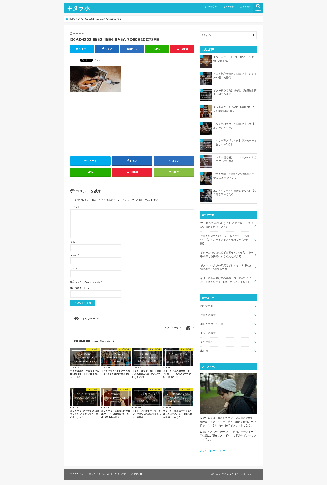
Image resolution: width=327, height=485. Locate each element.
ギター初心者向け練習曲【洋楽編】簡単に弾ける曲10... (235, 92)
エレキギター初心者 (211, 324)
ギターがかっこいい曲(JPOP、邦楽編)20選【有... (233, 59)
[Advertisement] (132, 124)
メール (74, 255)
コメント (75, 207)
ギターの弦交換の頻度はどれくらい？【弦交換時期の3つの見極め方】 (225, 267)
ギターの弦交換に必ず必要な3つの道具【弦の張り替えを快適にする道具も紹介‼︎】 (226, 254)
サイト (73, 268)
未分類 (204, 350)
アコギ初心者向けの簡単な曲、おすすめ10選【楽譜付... (235, 75)
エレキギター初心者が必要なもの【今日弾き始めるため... (235, 192)
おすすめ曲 (245, 6)
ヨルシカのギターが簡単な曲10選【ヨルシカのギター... (235, 125)
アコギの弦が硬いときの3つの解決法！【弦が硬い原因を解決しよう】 (226, 225)
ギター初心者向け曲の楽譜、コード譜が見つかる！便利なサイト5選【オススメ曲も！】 (225, 280)
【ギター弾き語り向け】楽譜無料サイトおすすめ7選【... (235, 142)
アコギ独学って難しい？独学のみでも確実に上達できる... (235, 176)
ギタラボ (78, 7)
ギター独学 (228, 6)
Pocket (98, 60)
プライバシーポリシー (212, 450)
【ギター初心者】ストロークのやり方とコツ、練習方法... (235, 159)
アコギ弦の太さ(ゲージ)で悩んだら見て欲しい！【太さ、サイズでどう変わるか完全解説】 (225, 240)
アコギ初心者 (208, 315)
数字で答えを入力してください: (87, 281)
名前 (73, 242)
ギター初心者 (210, 6)
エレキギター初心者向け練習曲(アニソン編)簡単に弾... (234, 109)
